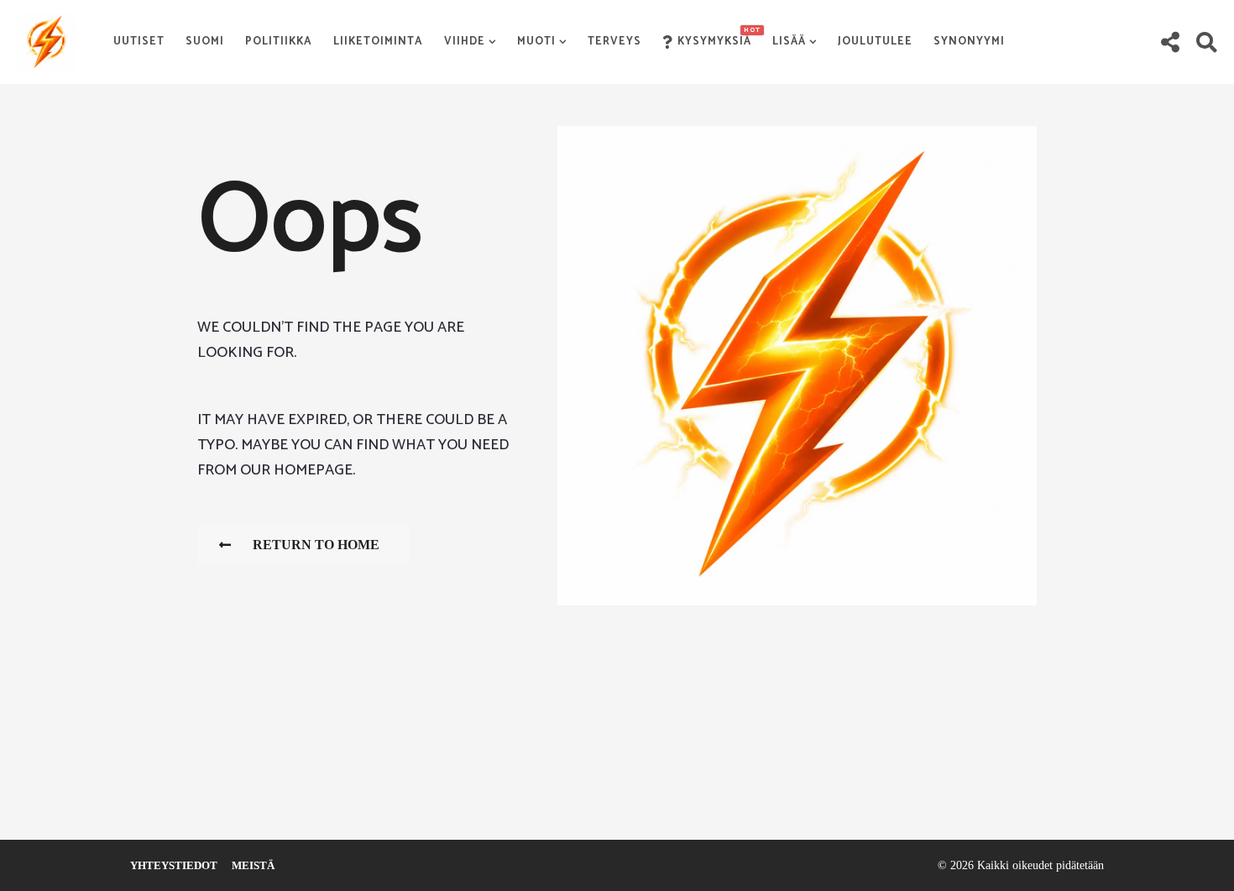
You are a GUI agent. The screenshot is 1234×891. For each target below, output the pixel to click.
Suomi (205, 41)
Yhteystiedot (173, 865)
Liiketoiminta (378, 41)
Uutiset (139, 41)
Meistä (253, 865)
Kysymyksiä (714, 37)
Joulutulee (875, 41)
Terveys (614, 41)
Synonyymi (969, 41)
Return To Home (316, 544)
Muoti (536, 41)
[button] (1169, 42)
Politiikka (278, 41)
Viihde (464, 41)
